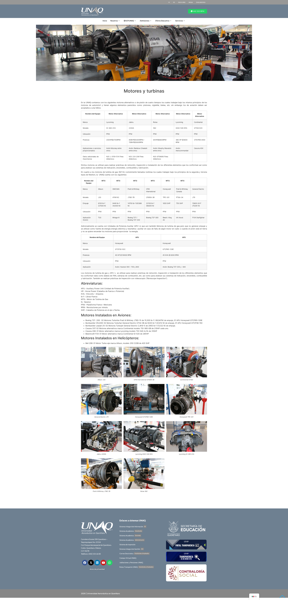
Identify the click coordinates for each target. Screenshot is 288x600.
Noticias (191, 2)
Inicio (105, 21)
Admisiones (144, 21)
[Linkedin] (97, 562)
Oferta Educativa (162, 21)
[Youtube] (103, 562)
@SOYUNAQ (129, 21)
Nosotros (114, 21)
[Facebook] (85, 562)
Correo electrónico (200, 2)
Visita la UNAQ (181, 2)
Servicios (179, 21)
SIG (174, 2)
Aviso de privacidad (97, 569)
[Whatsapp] (109, 562)
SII (169, 2)
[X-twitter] (91, 562)
